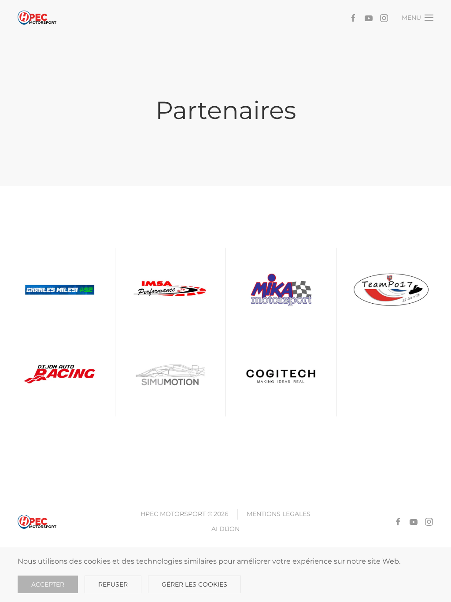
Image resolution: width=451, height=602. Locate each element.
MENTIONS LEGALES (279, 514)
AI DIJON (225, 529)
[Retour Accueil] (37, 17)
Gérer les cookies (194, 584)
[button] (418, 17)
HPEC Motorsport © (184, 514)
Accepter (47, 584)
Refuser (113, 584)
